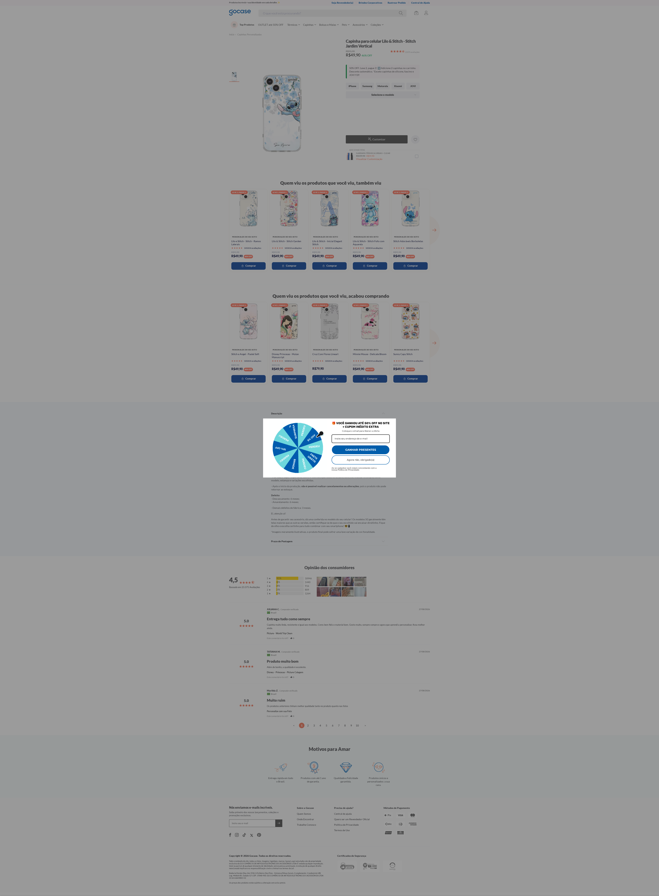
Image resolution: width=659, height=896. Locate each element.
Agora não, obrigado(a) (360, 459)
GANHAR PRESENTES (360, 449)
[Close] (392, 422)
